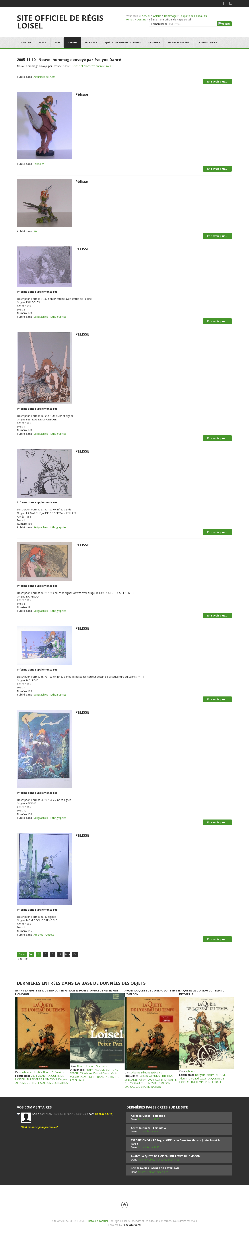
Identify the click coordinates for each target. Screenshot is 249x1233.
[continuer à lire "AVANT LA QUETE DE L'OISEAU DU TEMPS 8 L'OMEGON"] (42, 1033)
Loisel (43, 42)
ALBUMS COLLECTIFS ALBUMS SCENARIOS (41, 1083)
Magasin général (179, 42)
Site (109, 1114)
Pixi (36, 231)
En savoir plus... (217, 81)
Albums (190, 1071)
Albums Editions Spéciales (92, 1066)
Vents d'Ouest (101, 1073)
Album (89, 1069)
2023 (203, 1078)
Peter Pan (91, 42)
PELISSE (82, 248)
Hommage (170, 16)
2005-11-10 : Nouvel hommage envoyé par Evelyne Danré (69, 59)
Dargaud (63, 1079)
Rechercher (157, 24)
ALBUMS (221, 1075)
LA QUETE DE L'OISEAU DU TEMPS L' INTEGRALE (201, 1080)
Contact (100, 1114)
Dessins (141, 19)
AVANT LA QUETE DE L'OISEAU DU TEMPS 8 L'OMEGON (39, 1077)
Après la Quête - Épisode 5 (148, 1115)
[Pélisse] (44, 125)
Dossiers (154, 42)
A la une (26, 42)
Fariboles (39, 164)
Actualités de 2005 (44, 77)
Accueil (146, 16)
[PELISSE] (44, 266)
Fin (74, 954)
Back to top (124, 1205)
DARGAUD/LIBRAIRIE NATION (143, 1086)
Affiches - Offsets (44, 934)
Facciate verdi (132, 1225)
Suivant (67, 954)
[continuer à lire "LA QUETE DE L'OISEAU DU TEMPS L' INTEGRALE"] (206, 1033)
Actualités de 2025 (148, 1119)
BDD (57, 42)
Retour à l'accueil (98, 1221)
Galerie (157, 16)
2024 (34, 1075)
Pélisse (81, 94)
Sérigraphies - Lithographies (50, 316)
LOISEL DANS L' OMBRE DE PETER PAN (94, 990)
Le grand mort (207, 42)
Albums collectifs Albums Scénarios (43, 1072)
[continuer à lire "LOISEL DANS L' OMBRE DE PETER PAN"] (97, 1028)
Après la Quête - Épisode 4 (148, 1128)
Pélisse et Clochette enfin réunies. (92, 66)
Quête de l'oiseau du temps (123, 42)
